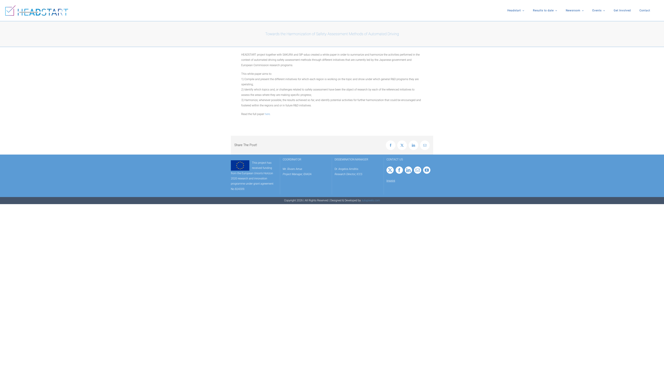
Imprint (390, 180)
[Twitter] (390, 170)
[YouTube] (426, 170)
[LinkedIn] (408, 170)
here (267, 114)
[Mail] (417, 170)
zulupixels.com (371, 200)
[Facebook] (399, 170)
